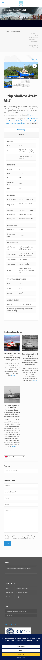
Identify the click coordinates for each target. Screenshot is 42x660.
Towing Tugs (34, 121)
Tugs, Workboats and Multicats (33, 37)
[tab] (21, 129)
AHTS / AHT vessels (32, 119)
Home (33, 33)
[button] (35, 66)
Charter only (33, 123)
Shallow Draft (34, 41)
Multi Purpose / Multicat (13, 121)
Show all (34, 59)
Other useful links (11, 625)
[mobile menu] (3, 3)
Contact (21, 135)
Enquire (30, 115)
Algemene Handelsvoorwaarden (16, 611)
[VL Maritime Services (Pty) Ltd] (21, 3)
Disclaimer (9, 615)
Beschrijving (21, 130)
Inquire (13, 376)
